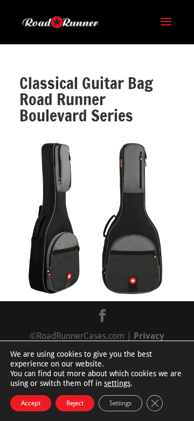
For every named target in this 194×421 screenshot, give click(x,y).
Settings (120, 403)
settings (117, 383)
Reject (75, 403)
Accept (30, 403)
